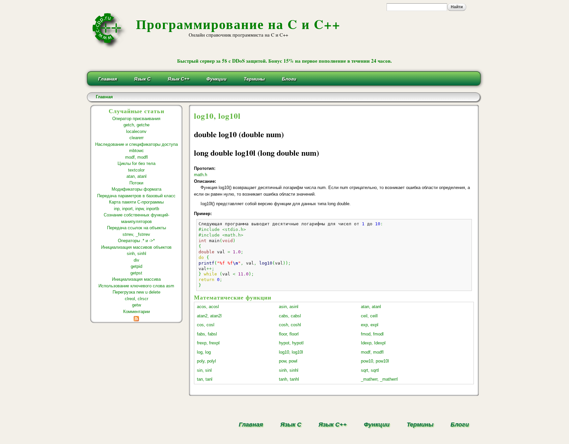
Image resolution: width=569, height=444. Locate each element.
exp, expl (369, 324)
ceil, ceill (369, 315)
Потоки (136, 182)
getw (136, 304)
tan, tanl (204, 379)
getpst (136, 272)
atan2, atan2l (209, 315)
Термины (254, 78)
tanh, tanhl (289, 379)
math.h (200, 174)
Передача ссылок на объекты (136, 227)
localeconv (136, 131)
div (136, 260)
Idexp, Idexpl (373, 342)
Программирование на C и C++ (238, 24)
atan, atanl (136, 176)
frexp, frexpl (208, 342)
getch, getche (136, 124)
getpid (136, 266)
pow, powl (288, 361)
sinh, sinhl (136, 253)
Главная (107, 78)
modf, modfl (136, 157)
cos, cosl (205, 324)
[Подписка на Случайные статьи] (136, 317)
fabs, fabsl (207, 334)
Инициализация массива (136, 279)
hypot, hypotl (291, 342)
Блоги (289, 78)
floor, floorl (289, 334)
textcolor (136, 170)
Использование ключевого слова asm (136, 285)
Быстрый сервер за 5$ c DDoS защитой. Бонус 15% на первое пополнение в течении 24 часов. (284, 60)
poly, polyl (206, 361)
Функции (216, 78)
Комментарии (136, 311)
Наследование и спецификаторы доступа (136, 144)
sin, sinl (204, 370)
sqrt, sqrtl (370, 370)
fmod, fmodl (372, 334)
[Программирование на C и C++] (109, 47)
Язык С (142, 78)
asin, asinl (288, 306)
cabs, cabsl (290, 315)
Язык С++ (178, 78)
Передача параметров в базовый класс (136, 195)
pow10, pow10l (375, 361)
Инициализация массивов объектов (136, 247)
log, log (204, 352)
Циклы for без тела (136, 163)
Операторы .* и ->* (136, 240)
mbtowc (136, 150)
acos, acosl (208, 306)
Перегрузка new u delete (136, 292)
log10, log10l (291, 352)
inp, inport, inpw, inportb (136, 208)
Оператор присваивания (136, 118)
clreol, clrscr (136, 298)
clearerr (136, 137)
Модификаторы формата (136, 189)
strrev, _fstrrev (136, 234)
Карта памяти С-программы (136, 202)
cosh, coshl (290, 324)
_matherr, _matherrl (379, 379)
